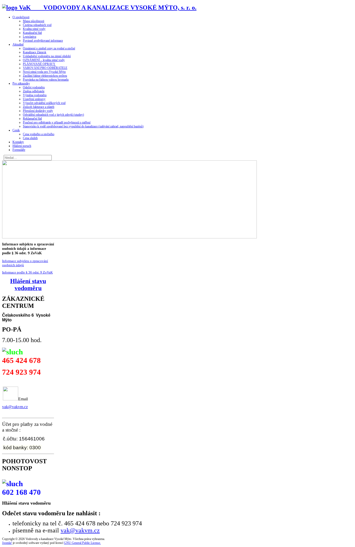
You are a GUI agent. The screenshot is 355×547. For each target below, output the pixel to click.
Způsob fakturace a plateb (38, 107)
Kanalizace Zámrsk (34, 52)
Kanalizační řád (32, 33)
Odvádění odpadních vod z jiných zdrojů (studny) (53, 114)
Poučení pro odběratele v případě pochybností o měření (56, 122)
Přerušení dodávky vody (38, 111)
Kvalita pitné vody (34, 29)
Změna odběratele (33, 91)
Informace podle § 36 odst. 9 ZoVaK (27, 272)
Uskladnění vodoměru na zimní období (47, 56)
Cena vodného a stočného (38, 134)
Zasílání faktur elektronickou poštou (45, 75)
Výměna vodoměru (35, 95)
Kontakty (18, 142)
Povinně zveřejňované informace (43, 40)
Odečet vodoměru (34, 87)
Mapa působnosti (33, 21)
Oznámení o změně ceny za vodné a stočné (49, 48)
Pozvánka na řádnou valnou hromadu (46, 79)
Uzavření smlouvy (34, 99)
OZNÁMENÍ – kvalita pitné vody (44, 60)
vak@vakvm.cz (15, 407)
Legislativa (29, 36)
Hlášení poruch (21, 146)
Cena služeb (30, 138)
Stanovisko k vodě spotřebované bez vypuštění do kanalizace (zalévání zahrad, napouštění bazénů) (83, 126)
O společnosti (20, 17)
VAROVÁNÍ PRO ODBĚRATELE (45, 68)
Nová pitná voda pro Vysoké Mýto (44, 72)
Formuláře (18, 150)
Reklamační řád (32, 118)
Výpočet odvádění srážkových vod (44, 103)
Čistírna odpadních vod (37, 25)
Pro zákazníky (21, 83)
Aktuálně (18, 44)
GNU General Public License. (82, 543)
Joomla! (7, 543)
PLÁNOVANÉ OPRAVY (39, 64)
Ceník (16, 130)
